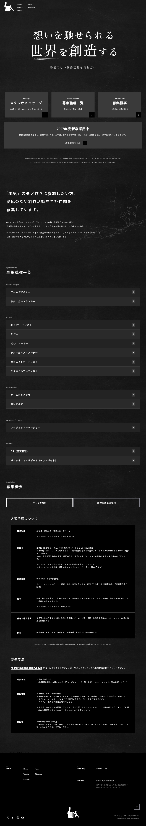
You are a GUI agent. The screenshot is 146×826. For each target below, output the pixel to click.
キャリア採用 (39, 502)
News (30, 5)
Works (19, 7)
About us (31, 7)
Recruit (20, 10)
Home (19, 5)
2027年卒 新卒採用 (106, 502)
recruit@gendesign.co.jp (26, 668)
